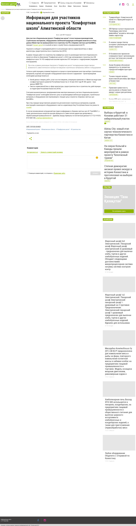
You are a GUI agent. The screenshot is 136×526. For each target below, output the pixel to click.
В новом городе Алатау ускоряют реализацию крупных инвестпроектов (122, 44)
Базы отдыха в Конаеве (70, 3)
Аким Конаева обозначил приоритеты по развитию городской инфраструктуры (120, 67)
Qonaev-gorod (38, 45)
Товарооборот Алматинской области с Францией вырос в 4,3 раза (121, 19)
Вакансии (85, 6)
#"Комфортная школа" (63, 129)
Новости (35, 3)
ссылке (28, 107)
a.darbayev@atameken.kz (44, 118)
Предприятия (50, 3)
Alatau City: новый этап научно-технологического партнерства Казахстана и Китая (118, 133)
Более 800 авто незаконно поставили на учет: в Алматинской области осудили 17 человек (122, 102)
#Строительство (76, 129)
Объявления (48, 6)
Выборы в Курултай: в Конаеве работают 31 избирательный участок (117, 115)
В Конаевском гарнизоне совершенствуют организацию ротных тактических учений (121, 56)
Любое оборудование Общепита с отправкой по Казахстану (117, 456)
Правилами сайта (59, 173)
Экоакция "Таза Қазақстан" (116, 199)
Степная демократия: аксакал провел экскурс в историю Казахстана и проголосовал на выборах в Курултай (118, 172)
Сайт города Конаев (33, 127)
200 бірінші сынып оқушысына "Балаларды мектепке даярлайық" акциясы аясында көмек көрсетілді (121, 32)
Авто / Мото (62, 6)
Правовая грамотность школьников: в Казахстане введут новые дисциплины (120, 90)
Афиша (70, 6)
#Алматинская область (48, 129)
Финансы (90, 3)
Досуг (55, 6)
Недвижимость (33, 6)
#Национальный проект (33, 129)
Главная (41, 6)
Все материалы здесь (119, 211)
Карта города (77, 6)
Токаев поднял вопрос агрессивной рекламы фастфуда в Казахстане (122, 78)
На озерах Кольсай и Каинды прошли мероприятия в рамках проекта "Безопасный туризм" (116, 152)
